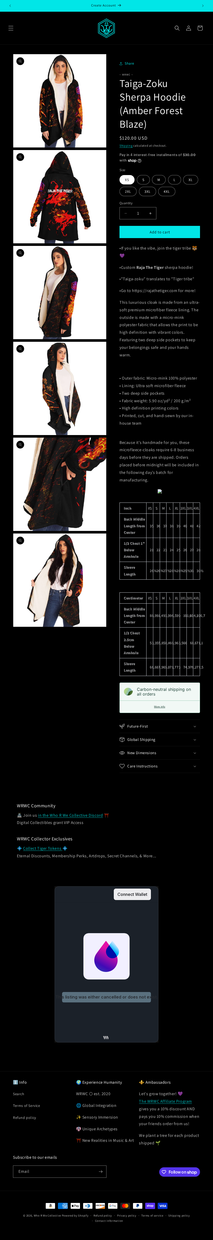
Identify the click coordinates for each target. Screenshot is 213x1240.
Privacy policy (126, 1215)
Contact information (109, 1221)
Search (18, 1094)
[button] (11, 28)
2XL (128, 191)
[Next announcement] (203, 5)
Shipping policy (179, 1215)
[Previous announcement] (10, 5)
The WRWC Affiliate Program (165, 1101)
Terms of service (152, 1215)
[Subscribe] (100, 1171)
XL (191, 179)
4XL (167, 191)
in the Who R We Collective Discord (70, 815)
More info (159, 706)
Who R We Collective (47, 1215)
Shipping (126, 145)
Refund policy (24, 1117)
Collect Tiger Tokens (42, 848)
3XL (147, 191)
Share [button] (129, 63)
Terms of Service (26, 1105)
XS (127, 179)
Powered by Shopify (75, 1215)
